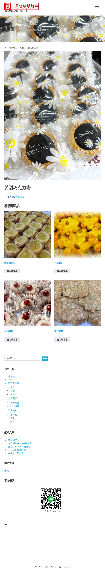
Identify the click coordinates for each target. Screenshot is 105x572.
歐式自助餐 (13, 383)
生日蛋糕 (12, 398)
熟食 (12, 394)
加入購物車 (12, 270)
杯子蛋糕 (14, 406)
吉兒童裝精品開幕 (17, 449)
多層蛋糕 (14, 402)
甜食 (22, 47)
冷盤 (12, 390)
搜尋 (45, 358)
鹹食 (12, 421)
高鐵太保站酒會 (16, 453)
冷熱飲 (13, 414)
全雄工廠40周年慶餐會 (19, 446)
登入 (6, 470)
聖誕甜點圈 (13, 439)
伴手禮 (11, 376)
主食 (12, 387)
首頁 (6, 47)
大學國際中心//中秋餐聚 (20, 443)
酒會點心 (14, 47)
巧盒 (10, 379)
